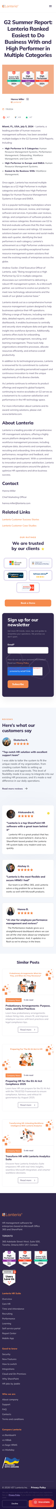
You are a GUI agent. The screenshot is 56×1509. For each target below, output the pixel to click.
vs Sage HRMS (9, 1445)
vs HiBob (6, 1440)
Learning (6, 1323)
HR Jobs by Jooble (11, 1383)
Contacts (6, 1414)
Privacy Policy (22, 663)
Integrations (8, 1369)
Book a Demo (28, 603)
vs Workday (8, 1449)
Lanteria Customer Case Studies (19, 525)
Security (6, 1354)
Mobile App (8, 1338)
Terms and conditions (13, 1419)
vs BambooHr (9, 1435)
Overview (7, 1299)
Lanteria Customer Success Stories (20, 519)
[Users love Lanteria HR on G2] (9, 1278)
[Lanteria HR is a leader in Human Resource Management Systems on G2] (25, 1259)
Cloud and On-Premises (14, 1373)
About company (10, 1399)
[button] (50, 6)
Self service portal (11, 1328)
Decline (15, 1503)
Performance (8, 1318)
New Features (9, 1359)
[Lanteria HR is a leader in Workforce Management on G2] (41, 1259)
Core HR (6, 1303)
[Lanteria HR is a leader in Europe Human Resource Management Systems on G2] (9, 1259)
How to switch (9, 1364)
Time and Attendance (13, 1308)
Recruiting (7, 1313)
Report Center (9, 1333)
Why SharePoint (10, 1378)
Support (6, 1404)
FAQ (4, 1409)
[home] (10, 6)
